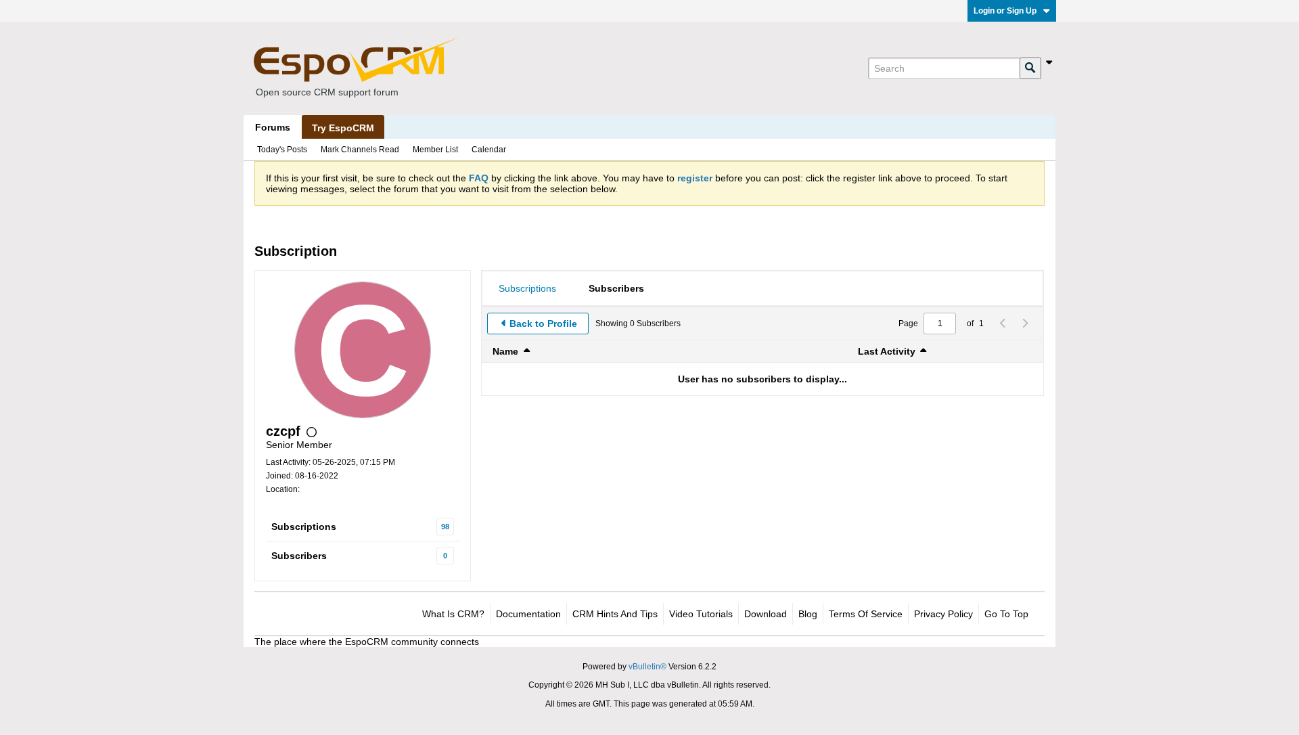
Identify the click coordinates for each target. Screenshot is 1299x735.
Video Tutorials (701, 613)
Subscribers (299, 555)
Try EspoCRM (343, 127)
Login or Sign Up (1005, 11)
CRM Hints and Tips (615, 613)
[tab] (527, 288)
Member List (435, 149)
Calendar (489, 149)
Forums (272, 127)
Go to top (1006, 613)
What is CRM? (453, 613)
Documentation (528, 613)
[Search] (1030, 68)
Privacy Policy (943, 613)
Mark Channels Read (360, 149)
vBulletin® (647, 666)
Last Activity (886, 351)
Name (505, 351)
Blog (807, 613)
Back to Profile (543, 323)
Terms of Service (866, 613)
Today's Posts (282, 149)
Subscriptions (303, 526)
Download (765, 613)
